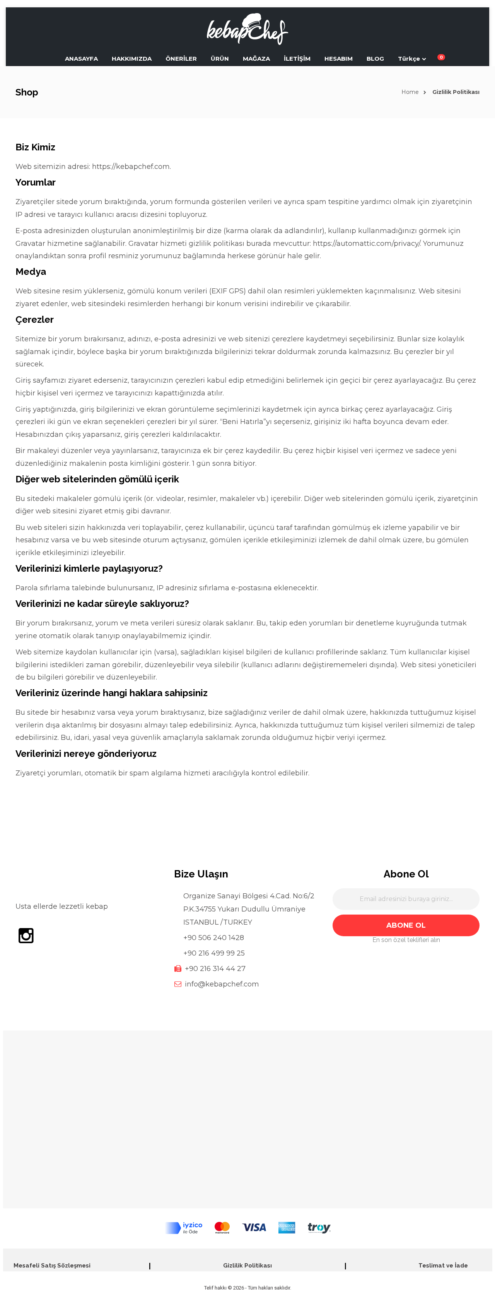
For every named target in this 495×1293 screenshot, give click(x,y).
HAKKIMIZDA (132, 58)
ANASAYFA (81, 58)
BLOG (375, 58)
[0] (436, 58)
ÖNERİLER (181, 58)
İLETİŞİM (297, 58)
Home (410, 92)
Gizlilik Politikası (247, 1265)
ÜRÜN (220, 58)
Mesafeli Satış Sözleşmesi (52, 1265)
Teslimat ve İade (443, 1265)
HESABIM (338, 58)
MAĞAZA (256, 58)
